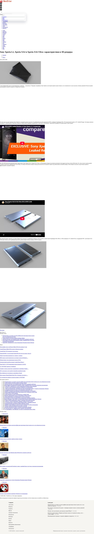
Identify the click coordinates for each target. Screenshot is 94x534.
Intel (3, 36)
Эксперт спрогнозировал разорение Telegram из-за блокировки (19, 387)
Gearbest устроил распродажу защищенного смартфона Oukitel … (14, 368)
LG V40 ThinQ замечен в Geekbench (8, 366)
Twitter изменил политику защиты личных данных (14, 338)
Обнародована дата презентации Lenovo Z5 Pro (10, 360)
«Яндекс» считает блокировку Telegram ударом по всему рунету (19, 401)
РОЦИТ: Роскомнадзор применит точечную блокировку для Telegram (20, 390)
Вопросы (11, 506)
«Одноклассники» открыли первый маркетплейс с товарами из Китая (20, 402)
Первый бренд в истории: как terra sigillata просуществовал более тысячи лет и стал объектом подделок (27, 381)
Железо (10, 510)
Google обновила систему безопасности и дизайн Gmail (17, 394)
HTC (4, 37)
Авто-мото (11, 504)
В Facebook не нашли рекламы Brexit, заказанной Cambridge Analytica (20, 397)
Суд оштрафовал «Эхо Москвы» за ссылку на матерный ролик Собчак (20, 409)
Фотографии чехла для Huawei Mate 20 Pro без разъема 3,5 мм (13, 346)
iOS (3, 43)
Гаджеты (10, 508)
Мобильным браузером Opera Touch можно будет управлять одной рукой (21, 392)
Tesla (4, 35)
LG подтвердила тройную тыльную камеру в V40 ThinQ (12, 377)
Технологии (11, 528)
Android (4, 41)
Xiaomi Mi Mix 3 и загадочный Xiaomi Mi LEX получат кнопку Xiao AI (15, 353)
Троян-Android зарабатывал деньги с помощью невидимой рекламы (20, 400)
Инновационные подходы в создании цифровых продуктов (61, 516)
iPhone (4, 38)
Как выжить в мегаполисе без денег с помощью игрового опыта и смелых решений (66, 507)
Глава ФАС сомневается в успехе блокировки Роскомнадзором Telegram (18, 342)
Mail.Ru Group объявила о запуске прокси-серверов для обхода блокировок (21, 404)
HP (3, 47)
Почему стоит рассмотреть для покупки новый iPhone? (60, 511)
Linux (4, 45)
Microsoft (4, 32)
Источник (2, 330)
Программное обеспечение (14, 524)
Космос (10, 518)
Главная (4, 55)
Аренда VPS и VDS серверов (11, 393)
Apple (4, 30)
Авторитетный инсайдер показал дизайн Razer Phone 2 (12, 362)
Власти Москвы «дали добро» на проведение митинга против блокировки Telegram (23, 399)
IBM (3, 48)
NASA (4, 46)
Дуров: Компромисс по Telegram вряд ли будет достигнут (17, 396)
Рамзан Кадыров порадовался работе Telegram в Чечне (17, 403)
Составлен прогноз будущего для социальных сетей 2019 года (18, 389)
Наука (4, 57)
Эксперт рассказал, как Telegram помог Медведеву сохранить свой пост (18, 339)
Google (4, 33)
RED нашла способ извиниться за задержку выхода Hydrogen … (14, 357)
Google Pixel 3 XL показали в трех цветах (9, 351)
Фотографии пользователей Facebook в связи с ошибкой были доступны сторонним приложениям (26, 385)
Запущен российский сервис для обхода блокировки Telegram (18, 407)
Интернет (5, 427)
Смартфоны (11, 526)
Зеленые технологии (13, 512)
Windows (4, 44)
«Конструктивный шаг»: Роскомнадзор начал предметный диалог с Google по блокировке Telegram (27, 388)
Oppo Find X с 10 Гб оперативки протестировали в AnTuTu (13, 364)
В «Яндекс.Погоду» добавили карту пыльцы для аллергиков (18, 408)
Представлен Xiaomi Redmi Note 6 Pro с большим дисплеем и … (14, 375)
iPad (3, 39)
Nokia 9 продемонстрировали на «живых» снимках (11, 355)
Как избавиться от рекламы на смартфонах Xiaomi (11, 373)
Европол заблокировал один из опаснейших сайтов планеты (18, 395)
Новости (10, 522)
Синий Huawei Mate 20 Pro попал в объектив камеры (11, 349)
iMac (4, 40)
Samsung (4, 31)
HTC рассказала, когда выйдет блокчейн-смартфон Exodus (12, 370)
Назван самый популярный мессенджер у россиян (16, 405)
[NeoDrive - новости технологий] (5, 2)
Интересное (5, 413)
